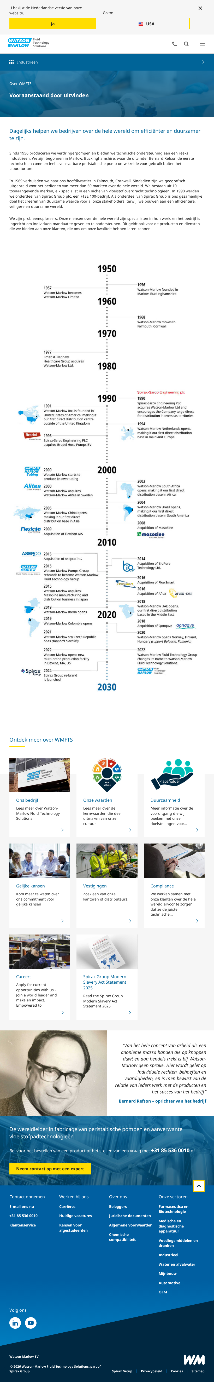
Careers (24, 976)
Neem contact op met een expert (50, 1169)
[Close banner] (200, 8)
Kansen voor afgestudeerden (73, 1228)
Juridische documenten (130, 1215)
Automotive (169, 1282)
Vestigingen (95, 886)
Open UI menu (202, 43)
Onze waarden (97, 800)
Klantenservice (22, 1225)
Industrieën (27, 62)
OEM (163, 1291)
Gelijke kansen (30, 886)
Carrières (67, 1206)
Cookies (177, 1371)
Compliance (162, 886)
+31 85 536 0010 (170, 1150)
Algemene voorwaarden (130, 1225)
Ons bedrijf (27, 800)
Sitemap (198, 1371)
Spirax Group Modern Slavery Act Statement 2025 (104, 982)
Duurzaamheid (165, 800)
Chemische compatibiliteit (122, 1237)
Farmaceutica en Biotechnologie (173, 1209)
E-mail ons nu (21, 1206)
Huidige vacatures (75, 1215)
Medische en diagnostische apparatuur (171, 1226)
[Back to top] (199, 1186)
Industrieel (168, 1254)
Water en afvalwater (177, 1264)
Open (186, 44)
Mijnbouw (168, 1273)
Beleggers (118, 1206)
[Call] (174, 44)
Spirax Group (122, 1371)
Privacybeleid (151, 1371)
